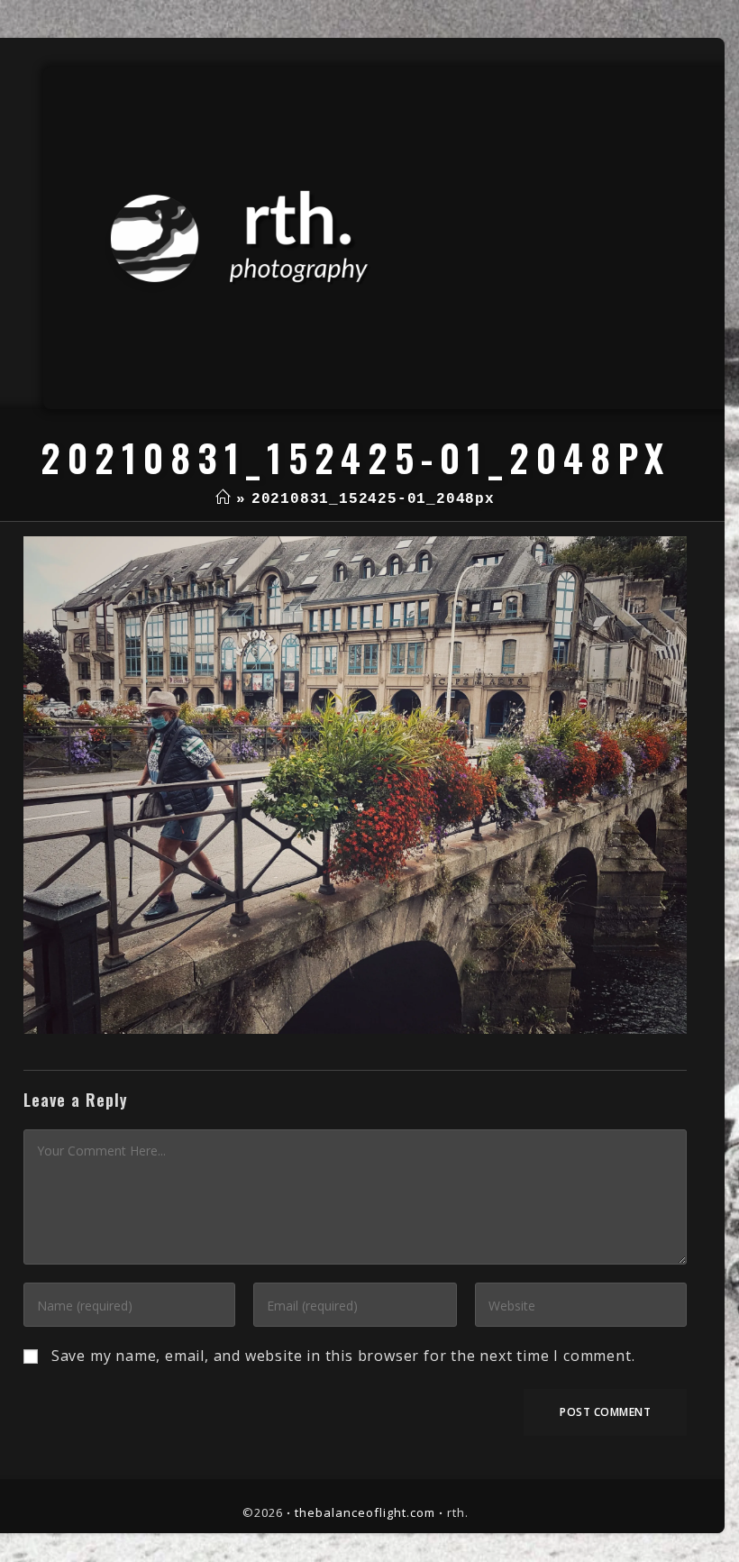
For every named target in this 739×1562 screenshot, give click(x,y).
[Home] (223, 499)
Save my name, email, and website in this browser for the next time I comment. (343, 1356)
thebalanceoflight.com (365, 1512)
